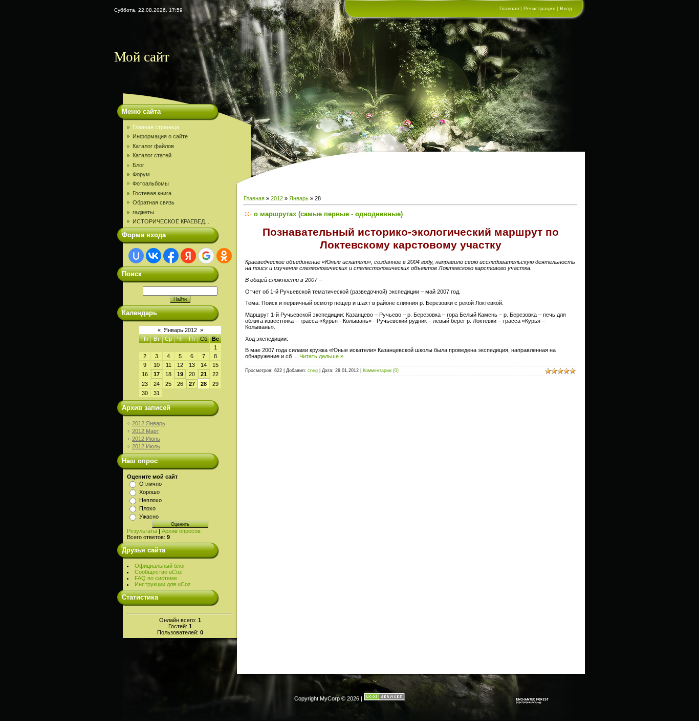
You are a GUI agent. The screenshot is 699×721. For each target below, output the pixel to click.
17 (157, 374)
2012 (277, 198)
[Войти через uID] (136, 255)
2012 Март (145, 431)
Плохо (147, 508)
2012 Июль (146, 446)
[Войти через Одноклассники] (224, 255)
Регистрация (539, 8)
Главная (509, 8)
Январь (299, 198)
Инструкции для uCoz (163, 584)
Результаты (142, 531)
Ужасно (149, 516)
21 (204, 374)
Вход (566, 8)
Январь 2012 (180, 330)
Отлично (150, 484)
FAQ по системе (156, 578)
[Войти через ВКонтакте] (153, 255)
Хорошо (149, 492)
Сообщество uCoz (158, 572)
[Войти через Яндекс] (188, 255)
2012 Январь (148, 423)
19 (180, 374)
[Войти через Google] (206, 256)
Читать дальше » (321, 356)
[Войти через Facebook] (171, 255)
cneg (313, 370)
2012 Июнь (146, 439)
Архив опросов (181, 531)
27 (192, 384)
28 (204, 384)
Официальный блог (160, 566)
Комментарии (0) (381, 370)
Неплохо (150, 500)
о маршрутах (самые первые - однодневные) (328, 214)
